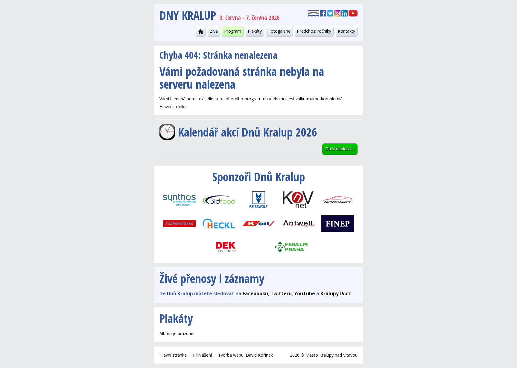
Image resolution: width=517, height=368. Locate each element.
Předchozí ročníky (314, 31)
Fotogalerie (279, 31)
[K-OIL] (258, 223)
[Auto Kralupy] (337, 199)
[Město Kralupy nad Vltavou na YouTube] (353, 13)
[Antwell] (298, 223)
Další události (340, 149)
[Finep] (337, 223)
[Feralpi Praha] (291, 247)
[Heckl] (219, 223)
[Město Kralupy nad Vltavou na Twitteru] (330, 13)
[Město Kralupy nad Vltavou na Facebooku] (323, 13)
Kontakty (346, 31)
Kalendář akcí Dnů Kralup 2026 (247, 132)
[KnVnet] (298, 199)
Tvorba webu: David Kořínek (245, 355)
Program (232, 31)
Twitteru (281, 293)
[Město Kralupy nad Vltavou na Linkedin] (344, 13)
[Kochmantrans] (179, 223)
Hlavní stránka (173, 106)
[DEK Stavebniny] (225, 247)
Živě (214, 31)
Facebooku (255, 293)
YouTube (304, 293)
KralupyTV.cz (335, 293)
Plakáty (255, 31)
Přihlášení (202, 355)
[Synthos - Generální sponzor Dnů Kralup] (179, 199)
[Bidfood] (219, 199)
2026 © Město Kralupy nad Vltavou (324, 355)
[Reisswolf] (258, 199)
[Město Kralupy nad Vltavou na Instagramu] (337, 13)
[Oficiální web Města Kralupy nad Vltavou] (313, 13)
